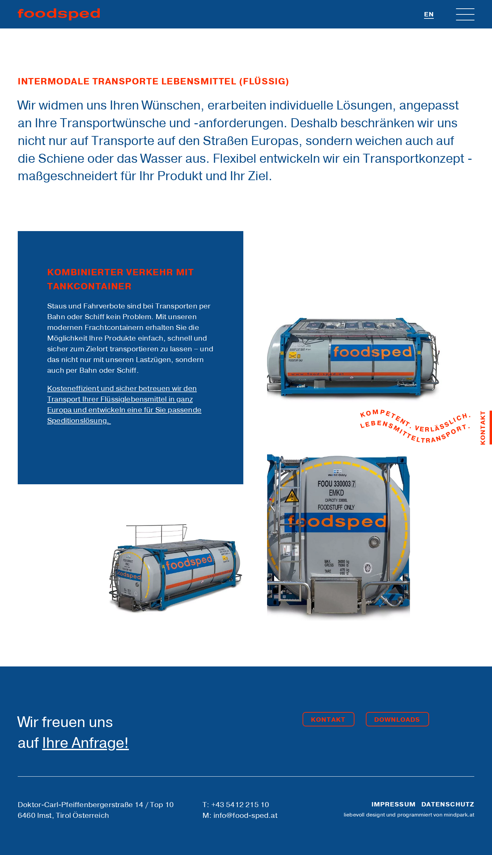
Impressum (394, 804)
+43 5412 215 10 (240, 804)
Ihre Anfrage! (85, 743)
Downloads (397, 719)
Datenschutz (447, 804)
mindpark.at (459, 814)
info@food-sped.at (245, 815)
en (429, 14)
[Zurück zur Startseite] (59, 14)
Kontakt (328, 719)
